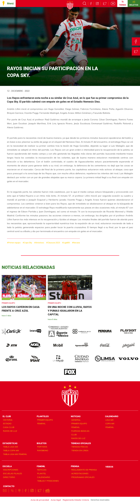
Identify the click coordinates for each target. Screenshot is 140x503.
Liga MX (109, 420)
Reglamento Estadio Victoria (76, 500)
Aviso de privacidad (40, 500)
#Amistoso (39, 242)
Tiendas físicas (79, 446)
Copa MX (109, 423)
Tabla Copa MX (11, 450)
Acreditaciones (79, 473)
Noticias (41, 469)
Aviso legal (56, 500)
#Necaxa (76, 242)
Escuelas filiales (12, 473)
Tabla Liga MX (10, 446)
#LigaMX (66, 242)
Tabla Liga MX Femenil (15, 454)
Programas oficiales (82, 477)
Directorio (9, 477)
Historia (7, 420)
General (76, 420)
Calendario (43, 477)
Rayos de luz (10, 431)
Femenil (41, 423)
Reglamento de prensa (84, 469)
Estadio (7, 423)
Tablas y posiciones (48, 481)
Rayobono (42, 450)
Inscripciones (10, 469)
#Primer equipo (13, 242)
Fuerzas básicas (80, 431)
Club (74, 434)
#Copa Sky (27, 242)
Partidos (42, 446)
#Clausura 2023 (53, 242)
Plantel (41, 473)
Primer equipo (45, 420)
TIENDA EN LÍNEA (79, 450)
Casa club (8, 427)
